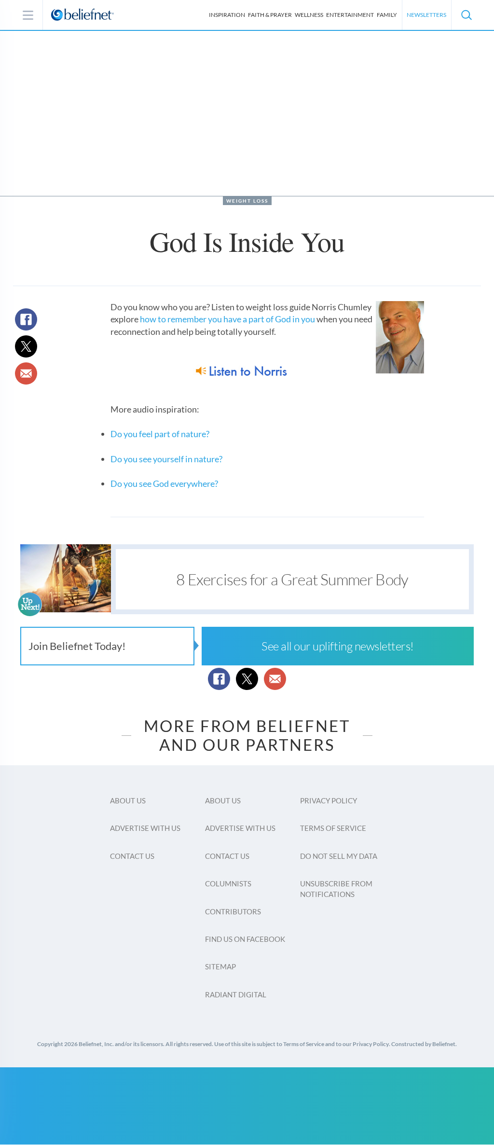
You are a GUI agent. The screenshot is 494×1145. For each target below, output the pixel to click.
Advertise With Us (145, 828)
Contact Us (132, 856)
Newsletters (426, 14)
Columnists (228, 883)
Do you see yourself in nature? (166, 459)
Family (387, 14)
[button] (466, 15)
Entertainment (350, 14)
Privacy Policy (328, 800)
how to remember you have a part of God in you (227, 319)
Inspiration (227, 14)
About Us (128, 800)
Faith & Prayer (270, 14)
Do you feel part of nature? (159, 433)
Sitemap (220, 966)
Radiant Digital (235, 994)
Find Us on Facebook (245, 939)
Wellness (309, 14)
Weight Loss (247, 201)
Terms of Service (333, 828)
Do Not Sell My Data (338, 856)
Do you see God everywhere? (164, 483)
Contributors (233, 911)
